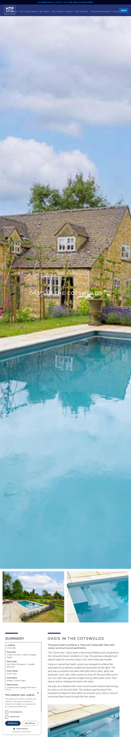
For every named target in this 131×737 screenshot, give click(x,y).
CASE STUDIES (81, 12)
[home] (10, 10)
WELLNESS (44, 12)
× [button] (38, 693)
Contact (117, 12)
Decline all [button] (30, 723)
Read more (23, 706)
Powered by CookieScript (21, 732)
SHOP (124, 10)
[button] (28, 11)
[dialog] (22, 712)
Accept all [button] (13, 723)
